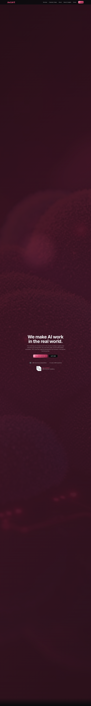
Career (74, 2)
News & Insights (67, 2)
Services (45, 2)
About (60, 2)
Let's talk (53, 356)
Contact (81, 2)
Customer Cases (53, 2)
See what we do (39, 356)
